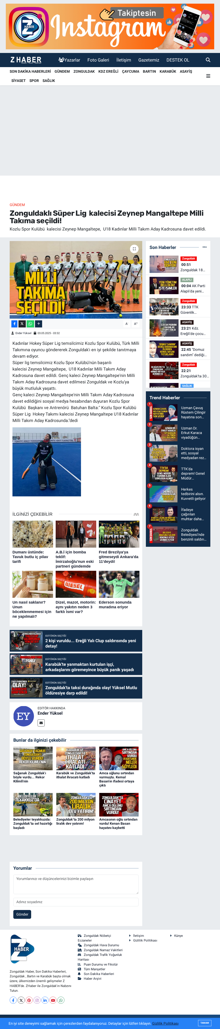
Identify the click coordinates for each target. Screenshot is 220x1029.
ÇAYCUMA (130, 71)
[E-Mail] (41, 722)
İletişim (123, 60)
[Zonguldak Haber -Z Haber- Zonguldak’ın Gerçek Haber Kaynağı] (26, 60)
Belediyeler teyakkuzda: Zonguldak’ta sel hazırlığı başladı (32, 823)
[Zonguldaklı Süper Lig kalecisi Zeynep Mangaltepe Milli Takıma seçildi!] (76, 280)
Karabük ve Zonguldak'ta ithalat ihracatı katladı (75, 775)
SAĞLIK (49, 80)
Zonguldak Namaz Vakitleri (103, 950)
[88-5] (46, 461)
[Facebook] (13, 1000)
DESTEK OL (178, 60)
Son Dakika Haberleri (99, 974)
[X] (21, 1000)
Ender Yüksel (23, 333)
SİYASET (18, 80)
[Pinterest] (29, 1000)
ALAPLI (187, 279)
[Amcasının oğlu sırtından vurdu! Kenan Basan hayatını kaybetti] (119, 804)
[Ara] (208, 60)
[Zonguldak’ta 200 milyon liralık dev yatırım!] (76, 804)
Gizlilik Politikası (145, 940)
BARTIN (149, 71)
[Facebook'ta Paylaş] (14, 323)
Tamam (204, 1022)
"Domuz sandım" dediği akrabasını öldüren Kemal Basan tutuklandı (192, 352)
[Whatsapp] (60, 1000)
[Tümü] (205, 247)
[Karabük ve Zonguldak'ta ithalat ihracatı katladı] (76, 758)
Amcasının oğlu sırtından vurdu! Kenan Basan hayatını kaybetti (118, 823)
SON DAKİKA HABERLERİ (30, 71)
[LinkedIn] (45, 1000)
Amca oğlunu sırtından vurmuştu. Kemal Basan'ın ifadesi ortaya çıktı (116, 779)
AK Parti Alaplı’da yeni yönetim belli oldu (192, 289)
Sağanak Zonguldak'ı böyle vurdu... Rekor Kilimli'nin (29, 777)
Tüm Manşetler (94, 969)
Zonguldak (188, 258)
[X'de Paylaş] (22, 323)
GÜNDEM (62, 71)
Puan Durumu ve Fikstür (101, 964)
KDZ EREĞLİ (108, 71)
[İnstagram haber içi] (110, 26)
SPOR (34, 80)
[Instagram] (37, 1000)
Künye (178, 936)
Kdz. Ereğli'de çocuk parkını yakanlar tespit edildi (193, 331)
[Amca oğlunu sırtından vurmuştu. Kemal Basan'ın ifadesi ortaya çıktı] (119, 758)
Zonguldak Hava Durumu (101, 945)
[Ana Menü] (208, 76)
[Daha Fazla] (38, 323)
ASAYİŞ (186, 71)
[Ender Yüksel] (23, 716)
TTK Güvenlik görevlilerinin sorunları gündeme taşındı (190, 310)
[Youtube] (53, 1000)
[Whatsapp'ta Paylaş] (30, 323)
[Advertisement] (110, 142)
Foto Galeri (98, 60)
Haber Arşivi (92, 979)
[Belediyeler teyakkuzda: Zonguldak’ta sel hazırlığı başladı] (33, 804)
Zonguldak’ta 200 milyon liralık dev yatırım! (75, 821)
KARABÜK (168, 71)
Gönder (22, 914)
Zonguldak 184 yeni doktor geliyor (192, 267)
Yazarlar (72, 60)
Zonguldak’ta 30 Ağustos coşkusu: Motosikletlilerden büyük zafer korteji (195, 374)
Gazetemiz (148, 60)
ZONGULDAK (84, 71)
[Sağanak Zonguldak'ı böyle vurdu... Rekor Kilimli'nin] (33, 758)
